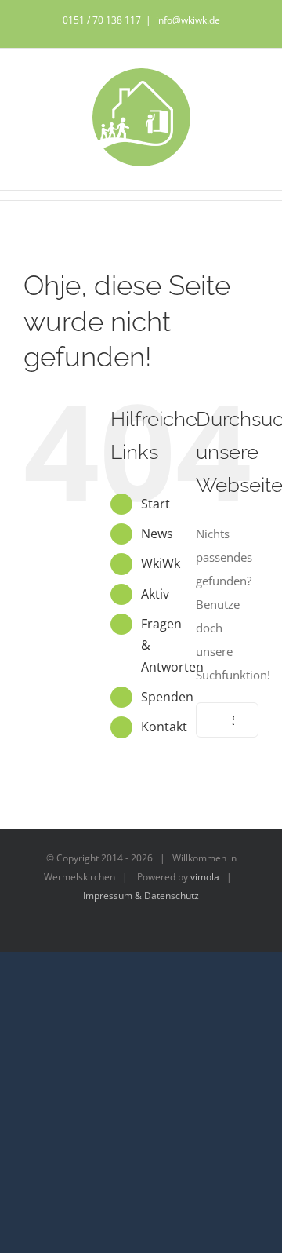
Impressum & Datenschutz (141, 895)
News (157, 533)
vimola (204, 876)
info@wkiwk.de (188, 20)
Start (155, 503)
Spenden (167, 696)
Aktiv (155, 594)
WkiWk (160, 563)
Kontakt (164, 726)
